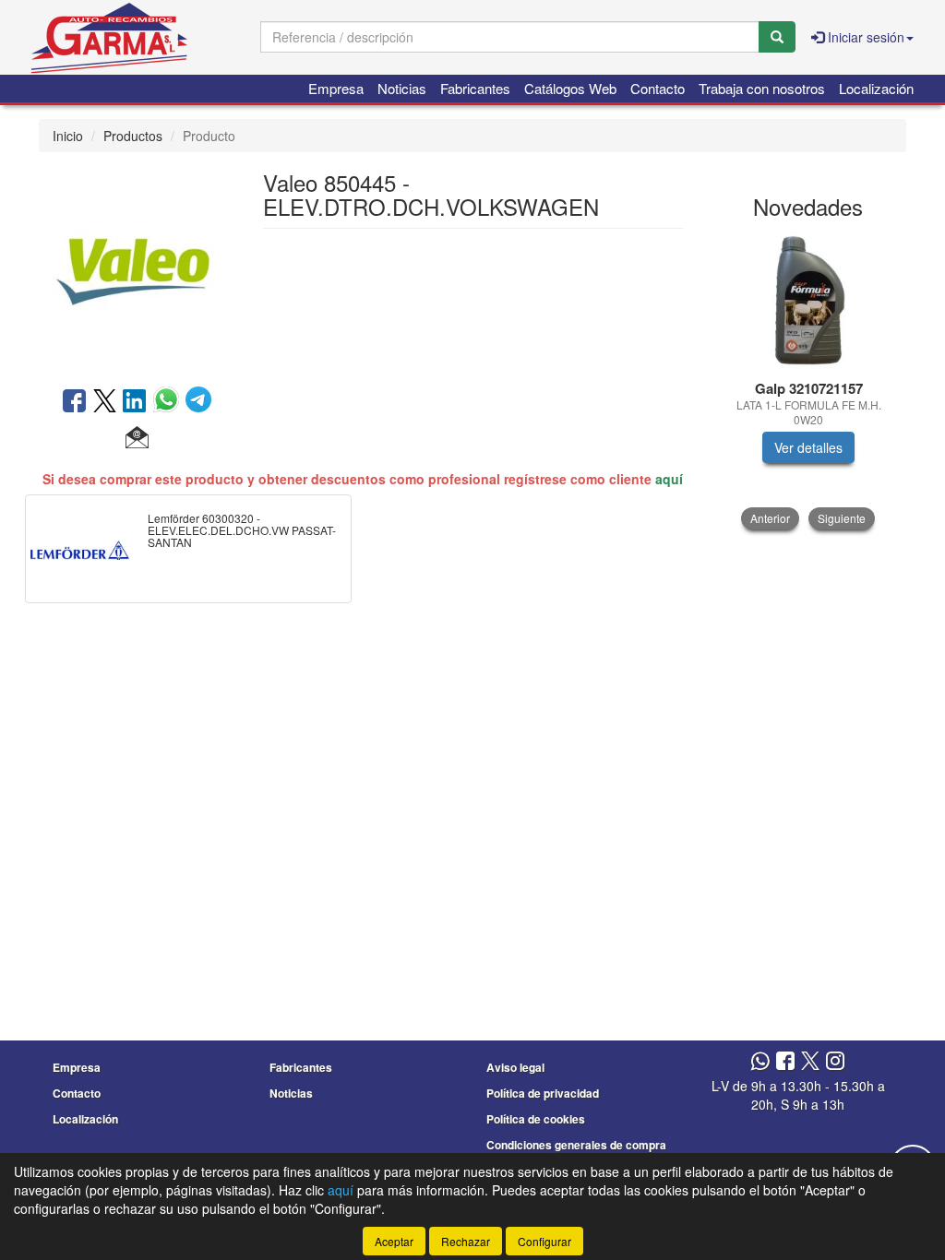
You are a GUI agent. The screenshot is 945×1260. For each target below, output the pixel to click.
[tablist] (809, 380)
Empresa (336, 88)
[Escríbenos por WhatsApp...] (760, 1062)
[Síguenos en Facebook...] (785, 1062)
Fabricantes (475, 88)
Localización (876, 88)
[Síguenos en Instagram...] (835, 1062)
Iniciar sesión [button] (864, 37)
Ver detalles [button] (808, 447)
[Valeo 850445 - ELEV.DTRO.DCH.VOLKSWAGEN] (137, 267)
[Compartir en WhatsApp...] (169, 402)
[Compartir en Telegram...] (198, 402)
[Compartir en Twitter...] (104, 402)
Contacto (657, 88)
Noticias (401, 88)
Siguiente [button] (842, 518)
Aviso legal (515, 1067)
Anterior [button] (770, 518)
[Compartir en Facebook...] (74, 402)
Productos (132, 135)
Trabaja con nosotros (762, 88)
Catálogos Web (570, 88)
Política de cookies (535, 1119)
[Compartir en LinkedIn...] (135, 402)
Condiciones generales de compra (576, 1144)
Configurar (544, 1241)
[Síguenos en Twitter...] (810, 1062)
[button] (137, 438)
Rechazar (465, 1241)
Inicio (68, 135)
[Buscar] (777, 37)
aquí (669, 479)
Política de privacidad (542, 1093)
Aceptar (394, 1241)
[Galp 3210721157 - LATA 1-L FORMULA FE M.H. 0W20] (809, 301)
